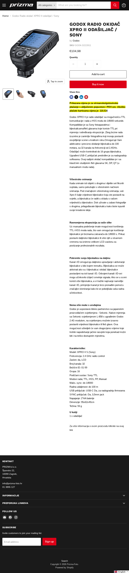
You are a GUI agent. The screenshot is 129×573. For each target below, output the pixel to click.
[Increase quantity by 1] (97, 64)
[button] (8, 94)
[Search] (115, 5)
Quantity (74, 57)
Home (5, 16)
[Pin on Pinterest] (86, 97)
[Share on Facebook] (71, 97)
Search (64, 561)
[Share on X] (76, 97)
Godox (76, 40)
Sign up (49, 541)
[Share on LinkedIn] (81, 97)
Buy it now (98, 84)
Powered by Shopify (64, 567)
